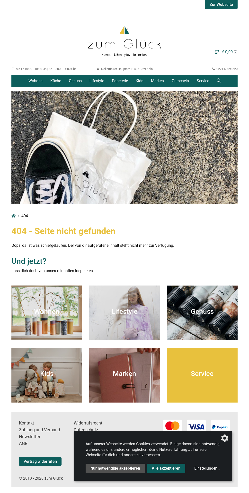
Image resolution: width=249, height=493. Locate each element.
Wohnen (35, 81)
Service (203, 81)
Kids (139, 81)
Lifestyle (96, 81)
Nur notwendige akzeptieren (115, 468)
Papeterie (120, 81)
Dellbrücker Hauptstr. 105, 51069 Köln (126, 69)
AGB (23, 443)
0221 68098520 (227, 69)
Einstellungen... (207, 468)
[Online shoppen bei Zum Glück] (124, 40)
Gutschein (180, 81)
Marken (157, 81)
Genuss (75, 81)
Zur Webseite (221, 4)
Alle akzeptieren (166, 468)
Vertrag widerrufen (40, 461)
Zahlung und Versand (39, 429)
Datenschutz (86, 429)
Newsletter (29, 436)
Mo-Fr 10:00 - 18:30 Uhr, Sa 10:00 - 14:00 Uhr (45, 69)
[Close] (231, 11)
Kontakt (26, 423)
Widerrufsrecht (88, 423)
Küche (55, 81)
